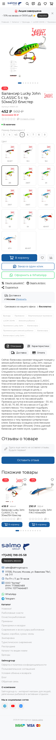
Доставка (21, 352)
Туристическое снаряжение (16, 642)
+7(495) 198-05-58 (14, 555)
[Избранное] (42, 257)
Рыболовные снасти (12, 613)
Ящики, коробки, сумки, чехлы (17, 634)
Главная (5, 22)
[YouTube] (13, 706)
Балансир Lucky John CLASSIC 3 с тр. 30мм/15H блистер (12, 513)
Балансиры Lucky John (13, 335)
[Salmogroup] (14, 4)
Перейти (43, 15)
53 (10, 226)
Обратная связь (9, 681)
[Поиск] (27, 3)
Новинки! (6, 608)
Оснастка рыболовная (13, 617)
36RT (28, 205)
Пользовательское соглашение (18, 669)
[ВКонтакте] (21, 706)
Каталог (15, 22)
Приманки (19, 316)
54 (28, 226)
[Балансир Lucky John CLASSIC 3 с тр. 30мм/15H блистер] (14, 491)
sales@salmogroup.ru (16, 567)
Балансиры (32, 325)
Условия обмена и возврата (16, 673)
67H (9, 248)
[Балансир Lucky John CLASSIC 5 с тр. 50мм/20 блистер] (28, 52)
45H (46, 205)
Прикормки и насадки (13, 625)
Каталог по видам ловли (14, 650)
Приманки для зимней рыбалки (18, 330)
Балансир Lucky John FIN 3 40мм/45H (40, 511)
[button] (20, 83)
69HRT (28, 248)
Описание (15, 346)
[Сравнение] (51, 257)
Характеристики (40, 346)
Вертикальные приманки (40, 316)
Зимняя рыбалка (27, 320)
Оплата (41, 352)
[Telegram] (4, 706)
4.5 (15, 134)
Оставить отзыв (28, 460)
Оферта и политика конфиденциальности (23, 664)
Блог (4, 677)
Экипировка (7, 638)
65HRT (46, 226)
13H (27, 161)
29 (46, 183)
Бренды (26, 22)
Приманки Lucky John (13, 325)
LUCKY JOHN (38, 22)
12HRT (10, 161)
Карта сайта (37, 720)
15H (46, 161)
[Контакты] (33, 3)
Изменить (21, 299)
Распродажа (8, 646)
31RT (10, 205)
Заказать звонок (12, 560)
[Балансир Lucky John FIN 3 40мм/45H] (42, 491)
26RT (28, 183)
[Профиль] (39, 3)
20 (10, 183)
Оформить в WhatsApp (30, 275)
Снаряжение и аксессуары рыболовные (22, 629)
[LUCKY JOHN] (48, 95)
